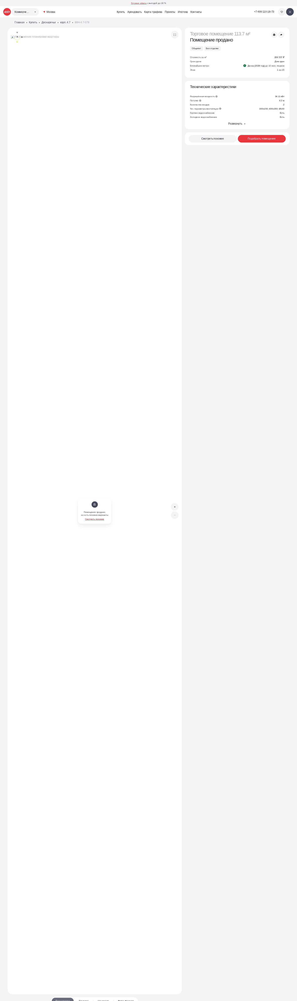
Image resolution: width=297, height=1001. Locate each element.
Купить (33, 22)
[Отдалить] (175, 515)
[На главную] (7, 12)
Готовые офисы (139, 3)
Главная (19, 22)
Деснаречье (49, 22)
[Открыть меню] (290, 12)
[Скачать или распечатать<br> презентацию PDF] (274, 35)
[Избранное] (282, 12)
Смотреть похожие (94, 519)
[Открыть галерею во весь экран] (175, 34)
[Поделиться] (281, 35)
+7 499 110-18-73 (264, 11)
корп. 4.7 (65, 22)
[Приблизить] (175, 507)
